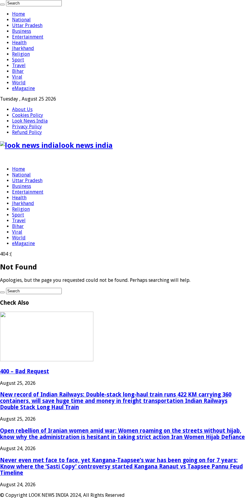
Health (19, 42)
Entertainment (27, 37)
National (21, 20)
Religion (21, 54)
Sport (18, 60)
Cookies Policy (27, 115)
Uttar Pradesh (27, 25)
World (19, 83)
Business (21, 31)
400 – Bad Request (24, 371)
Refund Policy (27, 132)
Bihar (18, 71)
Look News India (30, 121)
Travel (19, 65)
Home (18, 14)
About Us (22, 109)
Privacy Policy (27, 126)
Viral (17, 77)
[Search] (2, 4)
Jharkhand (23, 48)
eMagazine (23, 88)
